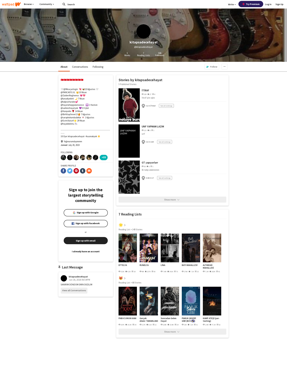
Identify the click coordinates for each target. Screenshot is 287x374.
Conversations (80, 66)
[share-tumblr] (82, 171)
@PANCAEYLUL (68, 92)
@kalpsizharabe (68, 101)
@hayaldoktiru (67, 123)
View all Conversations (74, 290)
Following (98, 66)
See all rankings (166, 106)
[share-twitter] (69, 171)
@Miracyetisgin (71, 89)
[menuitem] (211, 67)
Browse (28, 4)
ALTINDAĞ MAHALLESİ (208, 266)
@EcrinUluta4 (67, 120)
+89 (104, 157)
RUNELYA (144, 265)
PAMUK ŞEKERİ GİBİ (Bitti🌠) (189, 319)
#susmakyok (91, 136)
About (64, 66)
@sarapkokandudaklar (71, 117)
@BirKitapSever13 (69, 114)
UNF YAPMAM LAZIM (153, 126)
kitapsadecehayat (78, 276)
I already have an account (86, 251)
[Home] (11, 4)
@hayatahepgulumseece (72, 104)
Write (231, 4)
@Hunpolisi (66, 111)
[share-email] (89, 171)
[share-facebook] (63, 171)
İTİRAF (145, 90)
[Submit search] (64, 4)
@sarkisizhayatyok (69, 108)
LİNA (163, 265)
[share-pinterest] (76, 171)
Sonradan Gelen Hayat (168, 319)
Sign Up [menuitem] (279, 4)
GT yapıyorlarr (150, 162)
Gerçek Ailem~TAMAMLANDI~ (149, 319)
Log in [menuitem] (268, 4)
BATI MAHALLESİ (189, 265)
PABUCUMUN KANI (127, 318)
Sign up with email (86, 240)
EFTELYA (123, 265)
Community (45, 4)
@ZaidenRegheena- (70, 95)
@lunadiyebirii (67, 98)
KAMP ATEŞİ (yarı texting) (211, 319)
